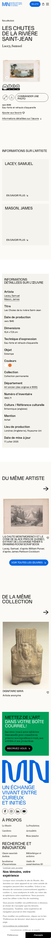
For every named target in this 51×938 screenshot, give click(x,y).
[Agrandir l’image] (5, 97)
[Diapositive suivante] (45, 489)
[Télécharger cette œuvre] (11, 97)
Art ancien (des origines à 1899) (21, 387)
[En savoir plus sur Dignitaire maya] (26, 655)
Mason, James (12, 299)
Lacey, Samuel (12, 295)
